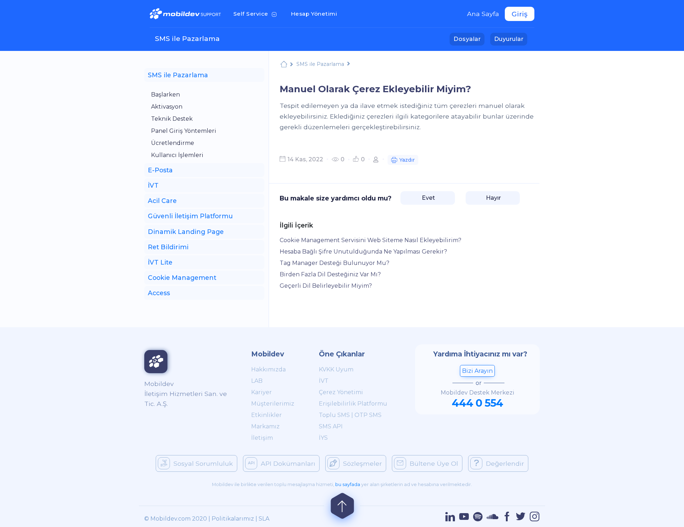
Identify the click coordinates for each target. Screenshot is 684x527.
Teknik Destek (172, 118)
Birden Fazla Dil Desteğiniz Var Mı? (330, 274)
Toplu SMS (334, 415)
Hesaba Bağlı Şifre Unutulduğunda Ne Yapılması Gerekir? (363, 251)
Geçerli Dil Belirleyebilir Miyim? (326, 285)
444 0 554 (477, 403)
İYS (323, 437)
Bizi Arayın (477, 370)
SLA (264, 518)
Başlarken (165, 94)
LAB (257, 380)
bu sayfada (347, 484)
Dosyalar (469, 38)
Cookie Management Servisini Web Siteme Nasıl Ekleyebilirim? (370, 240)
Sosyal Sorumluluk (203, 463)
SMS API (331, 426)
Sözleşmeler (362, 463)
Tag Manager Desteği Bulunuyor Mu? (334, 263)
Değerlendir (505, 463)
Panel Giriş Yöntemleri (183, 130)
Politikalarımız (233, 518)
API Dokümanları (288, 463)
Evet (427, 197)
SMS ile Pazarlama (187, 38)
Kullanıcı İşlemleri (177, 155)
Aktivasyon (166, 106)
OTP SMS (368, 415)
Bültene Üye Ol (434, 463)
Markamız (265, 426)
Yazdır (407, 160)
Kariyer (261, 392)
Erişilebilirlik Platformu (353, 403)
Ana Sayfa (483, 13)
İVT (323, 380)
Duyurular (510, 38)
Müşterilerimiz (272, 403)
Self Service (256, 13)
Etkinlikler (266, 415)
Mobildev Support (283, 64)
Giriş (520, 14)
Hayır (492, 197)
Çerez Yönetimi (341, 392)
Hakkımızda (268, 369)
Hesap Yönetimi (316, 13)
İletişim (262, 437)
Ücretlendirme (172, 143)
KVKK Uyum (336, 369)
